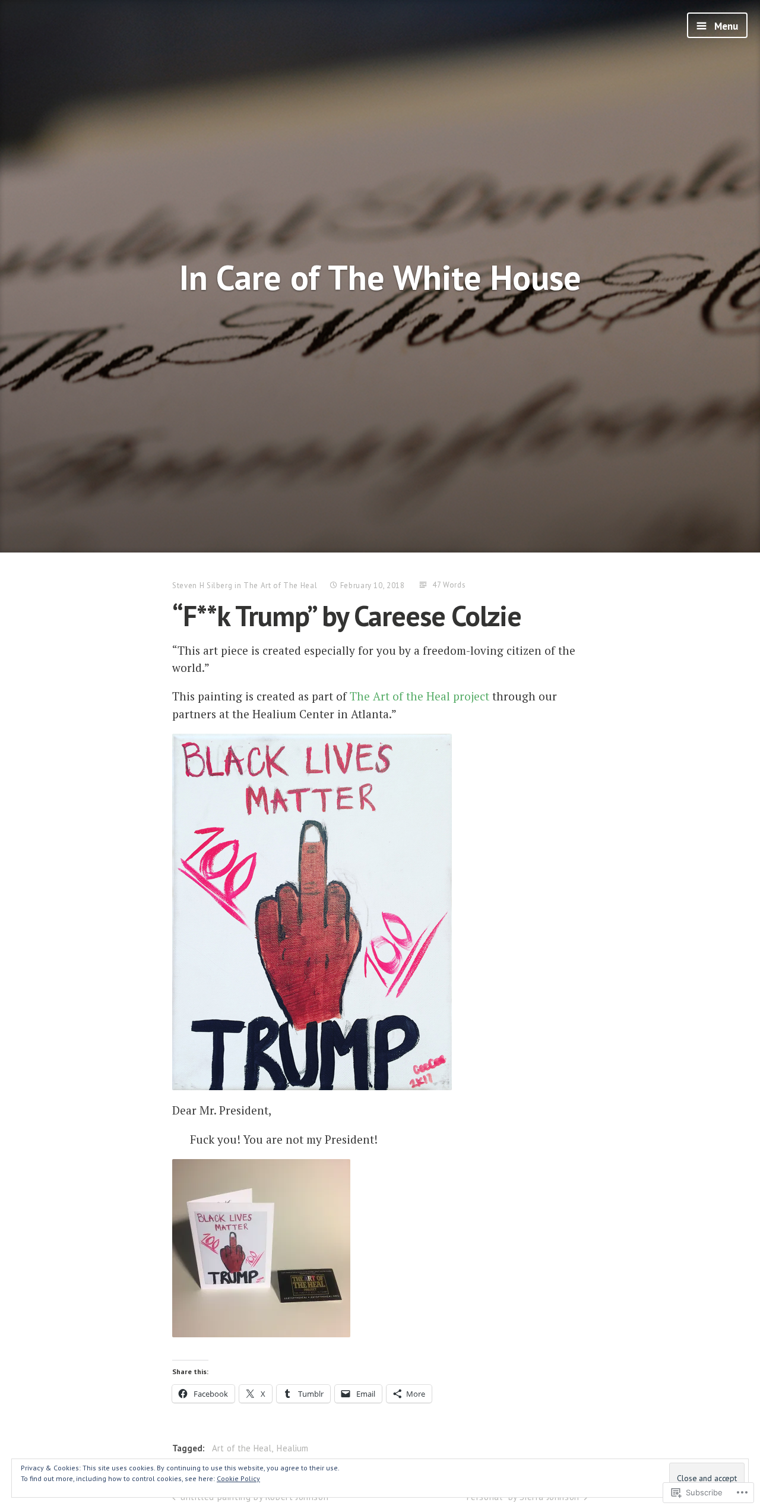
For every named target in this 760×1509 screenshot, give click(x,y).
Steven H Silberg (202, 585)
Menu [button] (725, 26)
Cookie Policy (238, 1478)
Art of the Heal (241, 1448)
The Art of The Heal (280, 585)
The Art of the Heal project (419, 696)
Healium (292, 1448)
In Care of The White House (380, 277)
